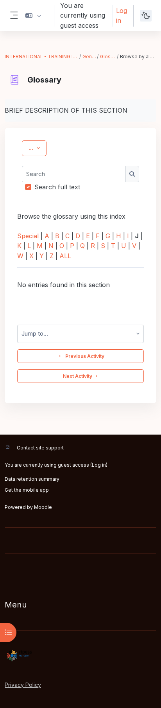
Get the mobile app (27, 490)
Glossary (108, 56)
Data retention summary (32, 479)
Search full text (57, 187)
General (89, 56)
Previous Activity (83, 356)
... (38, 147)
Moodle (43, 507)
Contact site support (40, 448)
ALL (65, 256)
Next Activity (77, 376)
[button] (33, 15)
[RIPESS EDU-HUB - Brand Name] (80, 655)
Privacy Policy (23, 684)
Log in (121, 15)
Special (28, 236)
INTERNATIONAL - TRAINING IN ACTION (42, 56)
